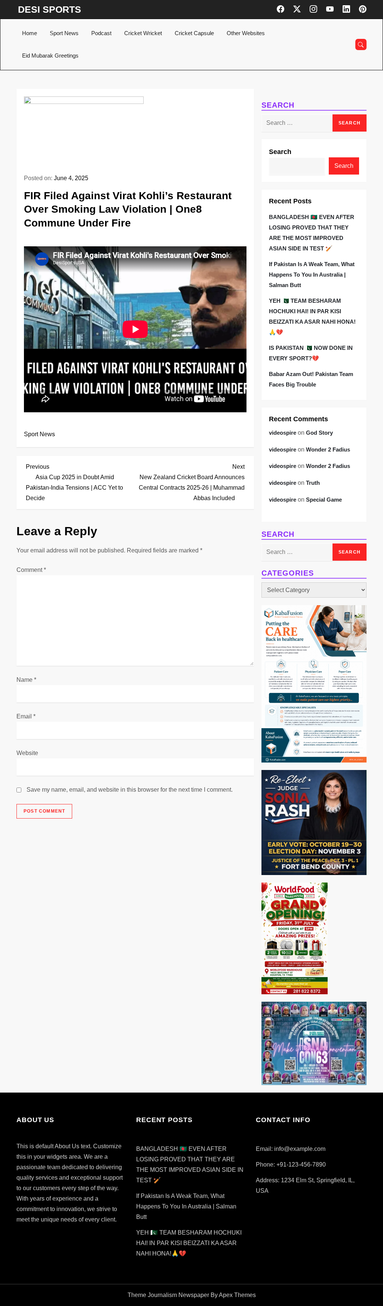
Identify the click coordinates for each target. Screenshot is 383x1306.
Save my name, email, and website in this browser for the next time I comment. (130, 789)
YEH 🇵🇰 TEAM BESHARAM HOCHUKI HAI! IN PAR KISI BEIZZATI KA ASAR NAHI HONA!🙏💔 (312, 316)
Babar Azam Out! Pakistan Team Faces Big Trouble (311, 379)
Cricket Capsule (194, 33)
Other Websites (246, 33)
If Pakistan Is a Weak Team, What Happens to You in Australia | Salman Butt (312, 274)
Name (26, 680)
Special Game (324, 499)
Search (280, 151)
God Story (319, 432)
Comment (31, 570)
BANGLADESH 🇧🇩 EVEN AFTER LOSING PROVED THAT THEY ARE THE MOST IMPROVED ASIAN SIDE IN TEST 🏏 (311, 233)
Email (26, 716)
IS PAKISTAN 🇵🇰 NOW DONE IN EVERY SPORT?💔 (311, 353)
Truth (313, 483)
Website (27, 753)
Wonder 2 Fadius (328, 449)
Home (29, 33)
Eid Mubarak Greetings (50, 55)
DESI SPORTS (49, 9)
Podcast (101, 33)
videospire (282, 432)
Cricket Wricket (143, 33)
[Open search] (361, 44)
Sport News (64, 33)
